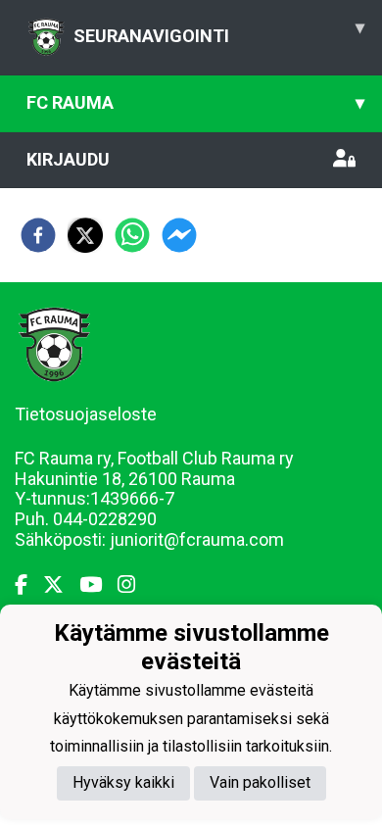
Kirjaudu (68, 159)
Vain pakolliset (260, 782)
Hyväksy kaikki (123, 782)
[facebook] (38, 235)
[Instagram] (134, 585)
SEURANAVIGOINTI (218, 31)
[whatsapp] (132, 235)
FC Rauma (195, 102)
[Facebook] (29, 585)
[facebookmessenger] (179, 235)
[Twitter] (61, 585)
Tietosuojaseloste (86, 414)
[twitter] (85, 235)
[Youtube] (98, 585)
